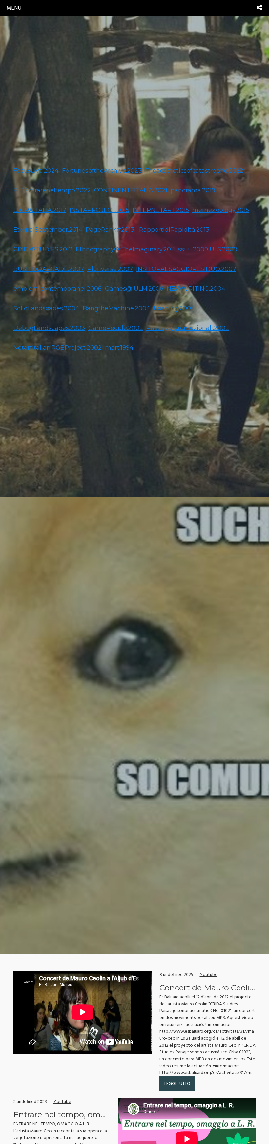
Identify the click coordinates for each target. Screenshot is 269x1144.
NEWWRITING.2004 (196, 288)
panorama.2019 (193, 190)
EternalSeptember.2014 (47, 229)
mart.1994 (119, 347)
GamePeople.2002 (115, 328)
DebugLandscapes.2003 (49, 328)
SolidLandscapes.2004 (46, 308)
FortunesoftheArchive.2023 (102, 170)
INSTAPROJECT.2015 (99, 210)
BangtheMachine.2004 (116, 308)
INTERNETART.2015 (161, 210)
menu (14, 8)
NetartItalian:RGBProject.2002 (57, 347)
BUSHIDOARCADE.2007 (48, 269)
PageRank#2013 (110, 229)
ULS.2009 (223, 249)
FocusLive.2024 (36, 170)
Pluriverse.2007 (110, 269)
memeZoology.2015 (220, 210)
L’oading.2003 (174, 308)
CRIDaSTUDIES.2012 (42, 249)
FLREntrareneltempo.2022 (52, 190)
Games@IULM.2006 (134, 288)
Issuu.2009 (192, 249)
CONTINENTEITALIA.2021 (130, 190)
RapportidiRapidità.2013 (174, 229)
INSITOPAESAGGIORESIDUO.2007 (186, 269)
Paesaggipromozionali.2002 (187, 328)
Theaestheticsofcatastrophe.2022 (194, 170)
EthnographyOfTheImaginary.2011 (126, 249)
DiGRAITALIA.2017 (39, 210)
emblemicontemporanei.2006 (57, 288)
